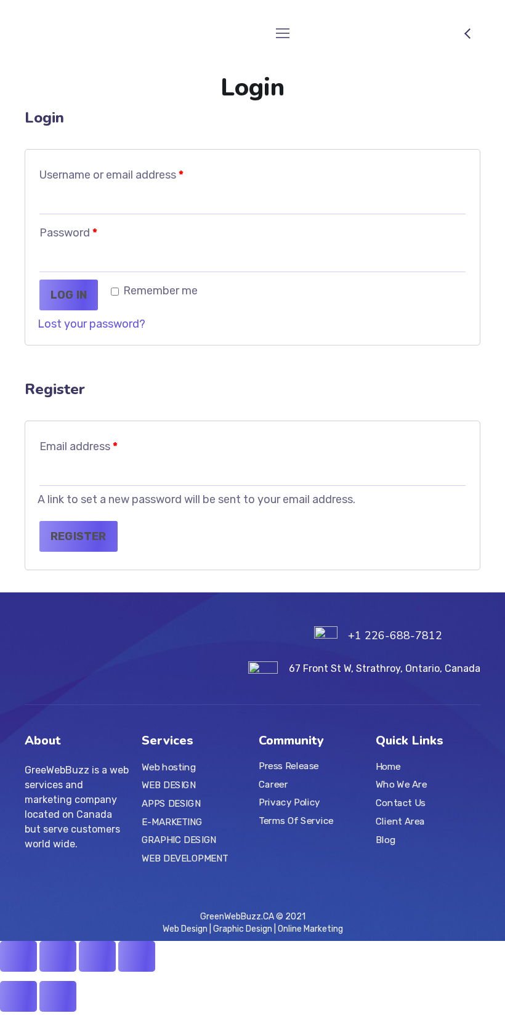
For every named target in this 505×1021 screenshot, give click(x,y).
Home (388, 766)
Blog (385, 839)
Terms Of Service (296, 820)
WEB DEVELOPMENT (185, 858)
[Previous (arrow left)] (18, 996)
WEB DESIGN (169, 785)
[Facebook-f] (50, 883)
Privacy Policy (289, 802)
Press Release (289, 766)
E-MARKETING (172, 821)
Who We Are (401, 784)
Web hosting (169, 767)
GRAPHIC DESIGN (179, 839)
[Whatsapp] (134, 883)
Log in (68, 295)
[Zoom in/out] (136, 956)
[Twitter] (29, 883)
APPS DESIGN (171, 803)
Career (273, 784)
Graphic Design (242, 929)
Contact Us (401, 803)
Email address (78, 446)
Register (78, 536)
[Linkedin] (92, 883)
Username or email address (111, 175)
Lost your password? (91, 324)
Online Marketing (309, 929)
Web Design (186, 929)
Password (68, 233)
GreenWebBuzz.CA (237, 916)
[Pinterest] (113, 883)
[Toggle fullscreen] (97, 956)
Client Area (400, 821)
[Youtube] (71, 883)
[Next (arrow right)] (57, 996)
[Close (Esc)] (18, 956)
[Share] (57, 956)
